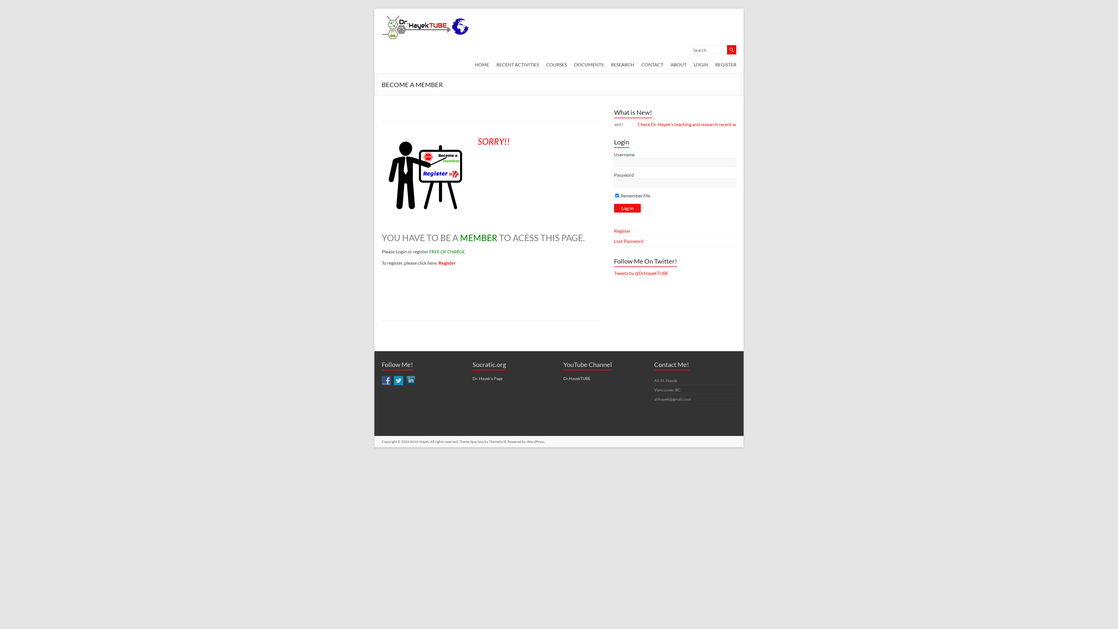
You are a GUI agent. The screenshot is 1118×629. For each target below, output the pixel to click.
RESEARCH (622, 64)
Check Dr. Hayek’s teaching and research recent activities (674, 124)
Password (624, 175)
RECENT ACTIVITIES (517, 64)
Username (624, 154)
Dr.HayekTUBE (576, 378)
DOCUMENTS (589, 64)
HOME (482, 64)
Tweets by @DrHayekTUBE (641, 273)
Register (622, 231)
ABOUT (679, 64)
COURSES (556, 64)
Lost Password (628, 241)
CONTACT (652, 64)
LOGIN (701, 64)
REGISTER (725, 64)
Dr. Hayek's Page (488, 378)
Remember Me (635, 195)
